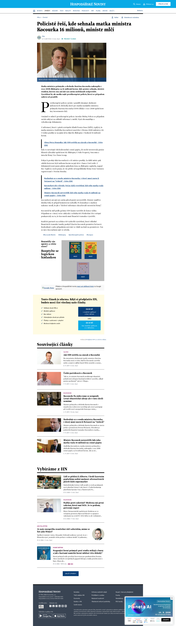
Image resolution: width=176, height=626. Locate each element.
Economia (77, 598)
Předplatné (163, 4)
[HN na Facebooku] (53, 606)
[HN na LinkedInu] (60, 606)
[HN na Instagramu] (57, 606)
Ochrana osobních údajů (99, 592)
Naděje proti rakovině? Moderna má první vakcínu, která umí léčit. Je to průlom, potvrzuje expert (83, 505)
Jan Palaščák (42, 526)
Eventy (118, 595)
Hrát (75, 256)
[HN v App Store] (59, 616)
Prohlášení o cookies (98, 595)
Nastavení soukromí (98, 598)
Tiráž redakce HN (79, 595)
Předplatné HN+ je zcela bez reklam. (96, 339)
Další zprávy (70, 573)
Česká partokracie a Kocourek (77, 373)
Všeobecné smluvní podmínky (101, 601)
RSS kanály (119, 601)
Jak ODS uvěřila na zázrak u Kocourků (81, 355)
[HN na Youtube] (66, 606)
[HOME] (34, 11)
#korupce (90, 235)
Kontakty (76, 592)
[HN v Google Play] (45, 616)
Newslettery (119, 598)
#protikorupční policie (76, 235)
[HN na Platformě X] (50, 606)
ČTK (43, 36)
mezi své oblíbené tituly (85, 286)
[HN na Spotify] (63, 606)
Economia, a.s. (51, 594)
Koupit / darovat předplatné (124, 592)
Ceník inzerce (78, 604)
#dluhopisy (62, 235)
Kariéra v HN (78, 601)
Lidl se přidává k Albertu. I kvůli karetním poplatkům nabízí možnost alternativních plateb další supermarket (83, 479)
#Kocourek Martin (49, 235)
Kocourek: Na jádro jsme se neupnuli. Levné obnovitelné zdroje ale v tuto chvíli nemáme (83, 398)
